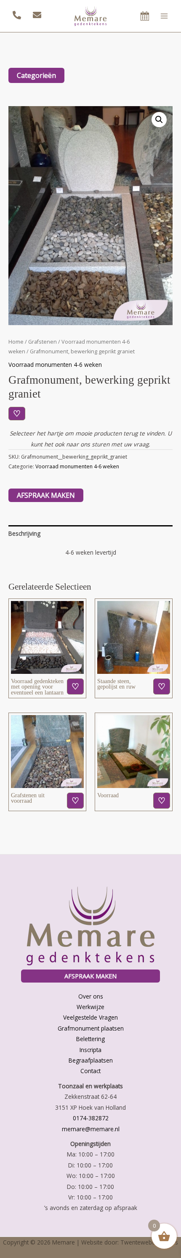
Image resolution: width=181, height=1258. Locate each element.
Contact (90, 1071)
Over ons (90, 996)
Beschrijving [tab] (24, 533)
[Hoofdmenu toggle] (164, 16)
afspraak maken (46, 495)
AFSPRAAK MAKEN (90, 976)
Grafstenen (42, 341)
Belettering (90, 1039)
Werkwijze (90, 1007)
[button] (159, 119)
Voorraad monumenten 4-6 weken (55, 365)
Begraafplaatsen (91, 1060)
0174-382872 (91, 1118)
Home (16, 341)
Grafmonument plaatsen (91, 1028)
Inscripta (90, 1050)
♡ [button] (75, 686)
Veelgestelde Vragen (90, 1017)
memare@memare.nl (91, 1129)
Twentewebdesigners (149, 1242)
